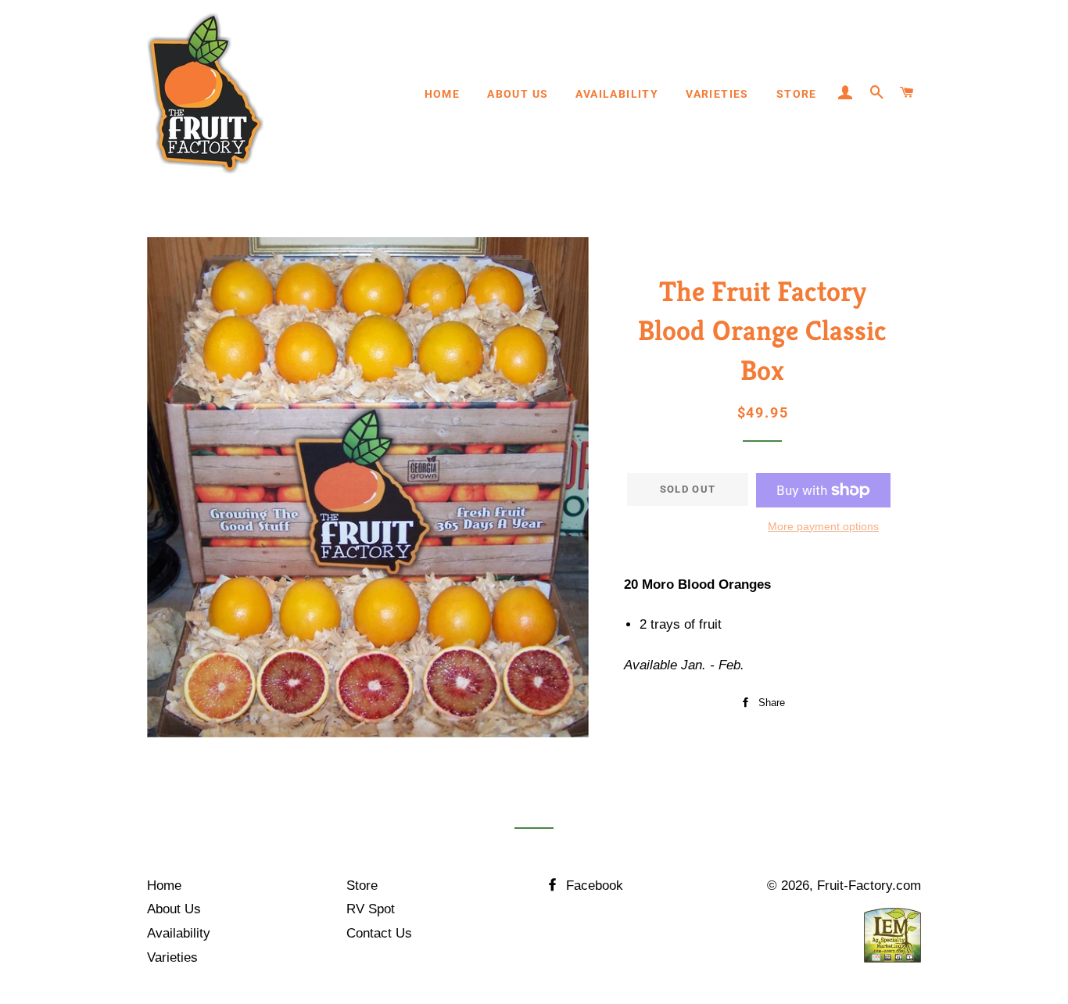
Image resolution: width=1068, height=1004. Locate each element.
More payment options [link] (823, 526)
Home (443, 94)
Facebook (592, 885)
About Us (517, 94)
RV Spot (370, 909)
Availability (616, 94)
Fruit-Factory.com (869, 885)
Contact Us (379, 933)
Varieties (717, 94)
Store (796, 94)
